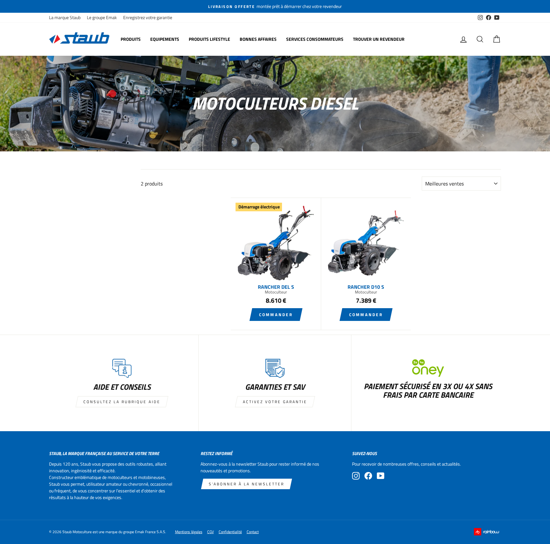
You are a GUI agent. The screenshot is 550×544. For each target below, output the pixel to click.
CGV (210, 532)
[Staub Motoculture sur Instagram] (356, 476)
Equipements (164, 39)
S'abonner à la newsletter (246, 484)
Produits (131, 39)
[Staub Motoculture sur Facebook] (368, 476)
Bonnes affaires (258, 39)
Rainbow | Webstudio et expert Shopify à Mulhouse (487, 531)
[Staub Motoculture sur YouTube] (380, 476)
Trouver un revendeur (379, 39)
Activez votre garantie (275, 402)
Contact (253, 532)
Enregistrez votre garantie (147, 17)
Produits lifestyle (209, 39)
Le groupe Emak (102, 17)
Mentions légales (188, 532)
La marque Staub (65, 17)
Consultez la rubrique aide (121, 402)
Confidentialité (230, 532)
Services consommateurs (314, 39)
